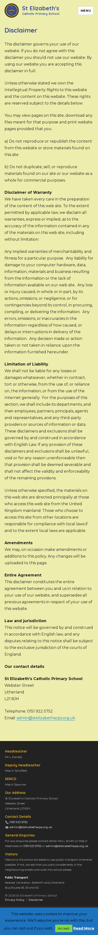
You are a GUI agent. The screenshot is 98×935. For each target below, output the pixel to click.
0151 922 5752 (19, 822)
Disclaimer (36, 900)
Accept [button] (63, 928)
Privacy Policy (14, 900)
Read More (83, 928)
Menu (86, 10)
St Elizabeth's (40, 10)
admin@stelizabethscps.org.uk (46, 718)
